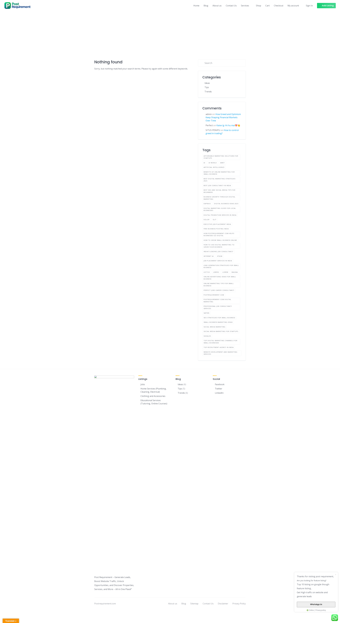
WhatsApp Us (316, 604)
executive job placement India (217, 224)
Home (196, 5)
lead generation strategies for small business (221, 266)
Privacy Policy (239, 603)
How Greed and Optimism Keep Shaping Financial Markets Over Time (223, 117)
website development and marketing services (220, 353)
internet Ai (209, 256)
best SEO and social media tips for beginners (219, 191)
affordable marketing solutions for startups (221, 157)
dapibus (207, 204)
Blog (206, 5)
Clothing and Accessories (153, 396)
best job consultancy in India (217, 185)
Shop (258, 5)
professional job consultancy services (218, 307)
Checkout (278, 5)
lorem (225, 272)
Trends (208, 91)
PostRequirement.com (214, 295)
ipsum (219, 256)
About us (217, 5)
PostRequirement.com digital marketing (217, 300)
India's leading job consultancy (218, 251)
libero (216, 272)
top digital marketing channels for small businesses (220, 342)
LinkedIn (219, 392)
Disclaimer (223, 603)
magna (235, 272)
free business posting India (216, 229)
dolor (206, 220)
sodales (207, 336)
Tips (207, 87)
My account (293, 5)
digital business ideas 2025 (226, 204)
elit (214, 220)
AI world (213, 163)
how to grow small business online (220, 240)
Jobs (143, 384)
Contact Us (231, 5)
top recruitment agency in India (219, 347)
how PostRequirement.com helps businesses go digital (219, 234)
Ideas (207, 83)
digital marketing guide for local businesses (220, 209)
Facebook (219, 384)
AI (204, 163)
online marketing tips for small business (219, 284)
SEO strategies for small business (219, 318)
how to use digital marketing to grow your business (219, 246)
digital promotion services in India (220, 215)
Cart (267, 5)
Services (245, 5)
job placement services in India (218, 261)
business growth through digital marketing (219, 198)
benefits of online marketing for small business (219, 173)
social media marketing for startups (221, 331)
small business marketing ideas (218, 322)
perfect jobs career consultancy (219, 290)
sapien (206, 313)
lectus (207, 272)
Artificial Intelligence (214, 167)
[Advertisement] (170, 31)
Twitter (218, 388)
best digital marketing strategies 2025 (219, 180)
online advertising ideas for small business (220, 278)
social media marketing (214, 327)
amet (222, 163)
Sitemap (194, 603)
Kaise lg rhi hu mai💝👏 (228, 125)
